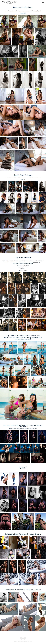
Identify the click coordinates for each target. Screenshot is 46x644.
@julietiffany (21, 266)
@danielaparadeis (24, 270)
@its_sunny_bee (23, 265)
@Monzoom (23, 179)
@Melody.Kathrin (23, 13)
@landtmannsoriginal (36, 262)
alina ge (22, 268)
